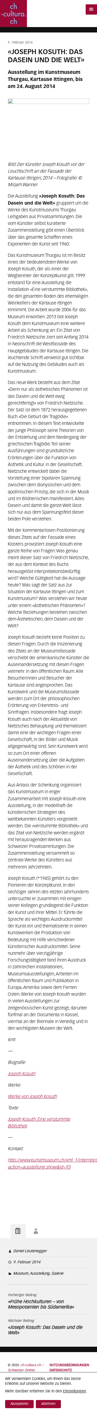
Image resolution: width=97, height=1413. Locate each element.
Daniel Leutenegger (30, 1251)
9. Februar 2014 (26, 1262)
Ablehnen (48, 1404)
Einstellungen (74, 1391)
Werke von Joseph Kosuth (32, 1096)
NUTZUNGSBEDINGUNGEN (69, 1365)
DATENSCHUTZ (61, 1370)
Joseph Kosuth (21, 1074)
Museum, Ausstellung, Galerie (38, 1274)
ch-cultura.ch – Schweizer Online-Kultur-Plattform (25, 1370)
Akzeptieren (19, 1404)
